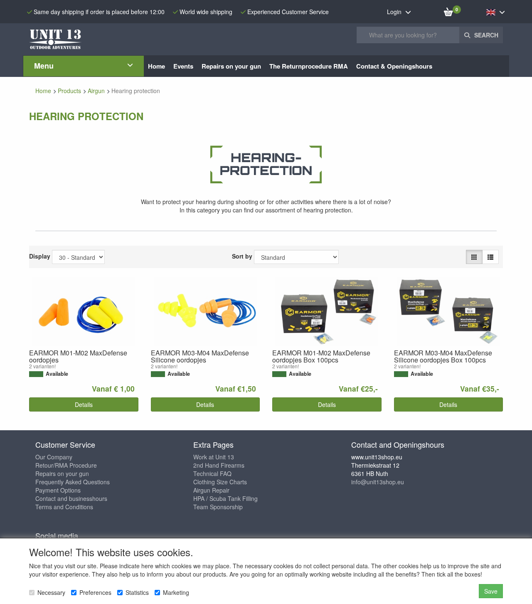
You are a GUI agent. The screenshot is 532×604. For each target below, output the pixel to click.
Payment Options (58, 490)
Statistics (137, 592)
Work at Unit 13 (213, 457)
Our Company (53, 457)
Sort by (242, 256)
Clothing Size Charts (220, 482)
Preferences (95, 592)
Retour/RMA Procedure (66, 465)
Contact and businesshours (71, 498)
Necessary (51, 592)
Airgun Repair (211, 490)
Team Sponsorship (218, 507)
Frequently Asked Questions (72, 482)
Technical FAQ (212, 473)
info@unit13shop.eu (377, 482)
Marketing (176, 592)
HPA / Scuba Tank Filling (225, 498)
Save (491, 591)
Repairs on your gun (62, 473)
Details (84, 404)
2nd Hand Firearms (218, 465)
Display (39, 256)
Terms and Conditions (64, 507)
